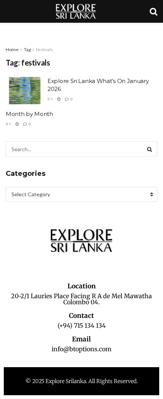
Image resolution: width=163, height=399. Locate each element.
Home (12, 49)
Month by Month (29, 113)
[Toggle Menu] (9, 30)
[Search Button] (149, 148)
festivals (44, 49)
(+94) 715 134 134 (82, 325)
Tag (27, 49)
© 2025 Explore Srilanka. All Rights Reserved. (81, 381)
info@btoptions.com (81, 349)
